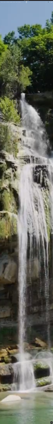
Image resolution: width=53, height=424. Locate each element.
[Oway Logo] (26, 2)
